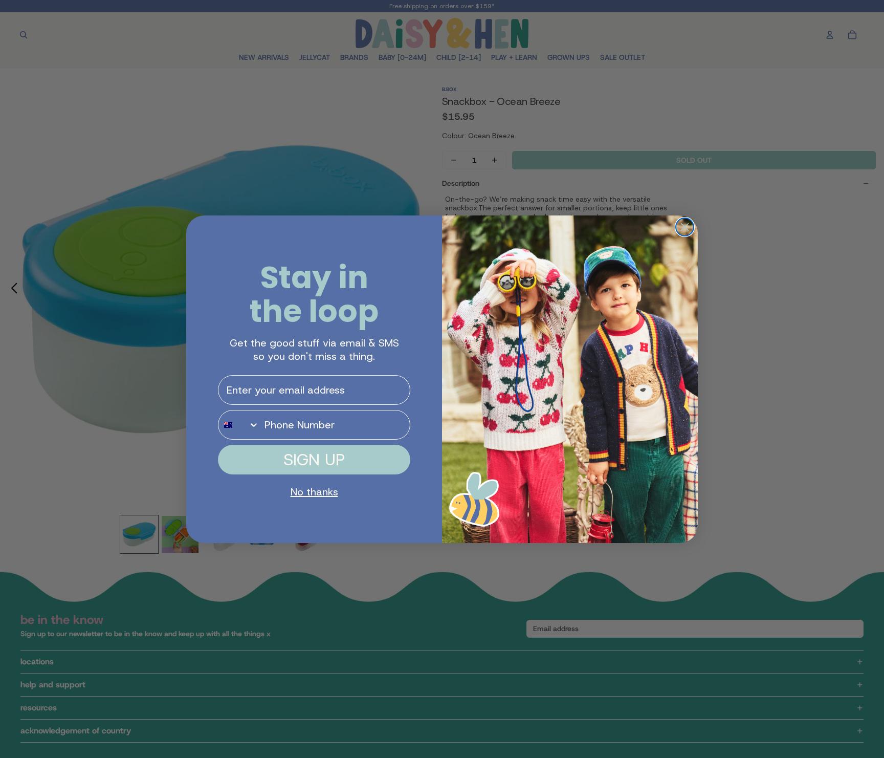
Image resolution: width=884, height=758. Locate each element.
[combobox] (238, 424)
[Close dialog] (685, 227)
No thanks (314, 492)
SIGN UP (314, 459)
